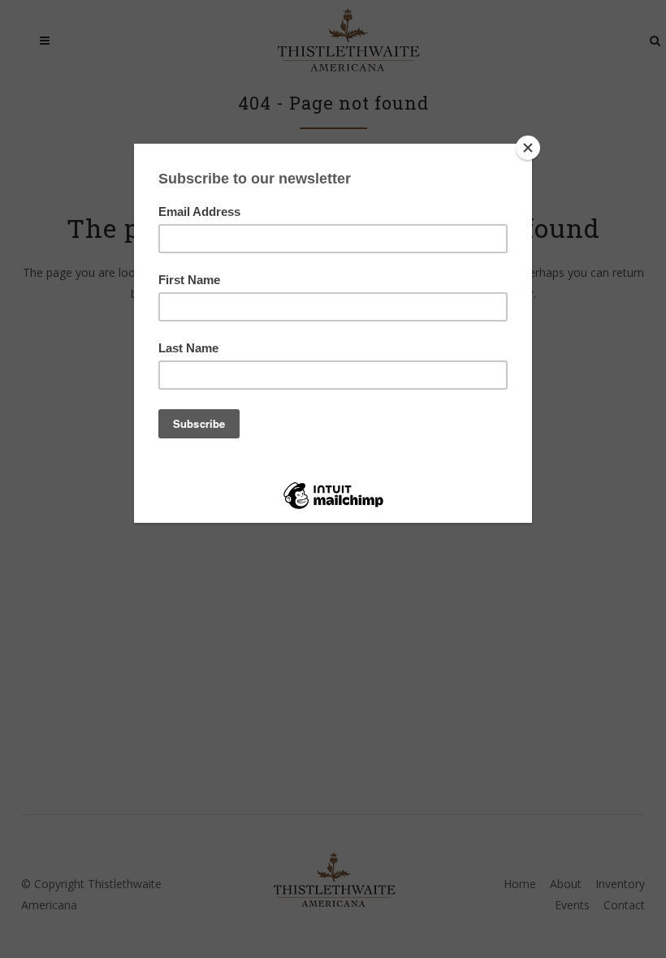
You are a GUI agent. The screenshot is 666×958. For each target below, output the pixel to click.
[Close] (528, 148)
